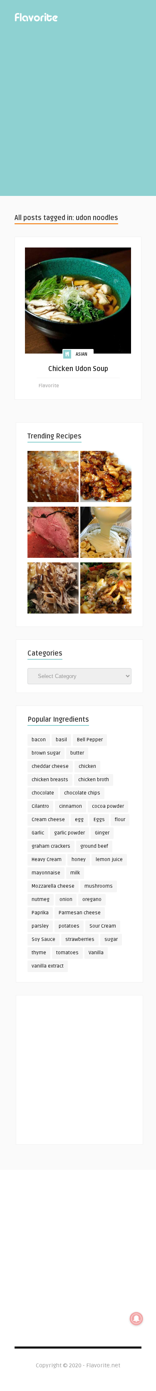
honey (79, 859)
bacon (39, 740)
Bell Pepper (90, 740)
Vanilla (96, 953)
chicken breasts (50, 780)
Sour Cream (102, 926)
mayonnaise (46, 873)
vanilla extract (48, 966)
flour (120, 820)
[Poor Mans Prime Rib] (53, 534)
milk (75, 873)
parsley (40, 926)
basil (61, 740)
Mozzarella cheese (53, 886)
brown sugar (46, 753)
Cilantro (40, 806)
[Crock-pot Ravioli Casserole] (105, 589)
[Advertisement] (78, 118)
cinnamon (70, 806)
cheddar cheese (50, 766)
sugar (111, 939)
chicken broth (93, 780)
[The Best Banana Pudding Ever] (105, 534)
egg (79, 820)
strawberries (79, 939)
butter (77, 753)
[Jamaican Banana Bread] (53, 478)
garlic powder (69, 833)
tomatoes (67, 953)
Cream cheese (48, 820)
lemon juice (109, 859)
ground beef (94, 846)
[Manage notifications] (136, 1318)
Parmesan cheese (80, 913)
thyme (39, 953)
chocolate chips (82, 793)
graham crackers (51, 846)
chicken (87, 766)
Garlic (38, 833)
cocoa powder (108, 806)
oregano (92, 899)
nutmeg (41, 899)
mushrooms (98, 886)
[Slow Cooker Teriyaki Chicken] (105, 478)
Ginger (102, 833)
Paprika (40, 913)
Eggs (99, 820)
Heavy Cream (47, 859)
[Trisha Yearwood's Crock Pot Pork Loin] (53, 589)
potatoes (69, 926)
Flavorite (49, 386)
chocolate (43, 793)
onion (65, 899)
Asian (81, 354)
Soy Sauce (43, 939)
